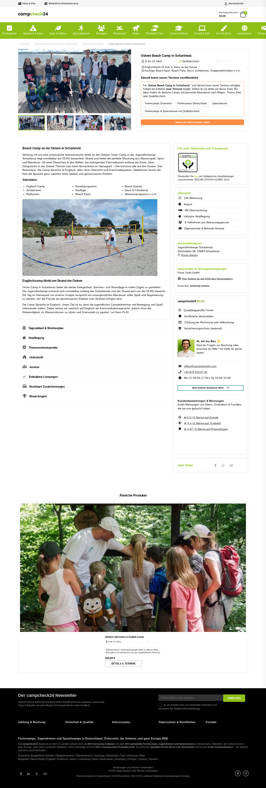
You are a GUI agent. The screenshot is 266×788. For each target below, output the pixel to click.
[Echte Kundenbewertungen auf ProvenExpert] (180, 428)
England (50, 759)
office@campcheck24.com (200, 366)
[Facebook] (215, 465)
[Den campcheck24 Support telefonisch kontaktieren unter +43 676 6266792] (180, 372)
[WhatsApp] (223, 465)
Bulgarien (23, 759)
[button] (8, 779)
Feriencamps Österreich (158, 103)
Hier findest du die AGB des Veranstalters (207, 278)
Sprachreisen (244, 33)
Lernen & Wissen (179, 33)
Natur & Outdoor (58, 33)
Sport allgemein (81, 33)
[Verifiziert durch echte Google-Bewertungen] (180, 417)
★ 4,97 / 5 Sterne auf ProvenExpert (206, 428)
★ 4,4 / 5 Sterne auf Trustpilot (202, 423)
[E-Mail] (231, 465)
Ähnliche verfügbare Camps (192, 122)
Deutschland (37, 759)
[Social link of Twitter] (36, 773)
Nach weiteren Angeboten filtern (208, 388)
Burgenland (37, 755)
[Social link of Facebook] (21, 773)
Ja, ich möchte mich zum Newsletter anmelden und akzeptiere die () (187, 707)
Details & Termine (123, 663)
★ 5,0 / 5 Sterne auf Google (201, 417)
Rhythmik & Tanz (155, 33)
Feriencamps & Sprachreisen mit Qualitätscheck (172, 111)
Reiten (136, 33)
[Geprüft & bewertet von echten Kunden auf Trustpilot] (180, 423)
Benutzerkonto (236, 3)
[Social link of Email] (45, 773)
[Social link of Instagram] (246, 773)
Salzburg (99, 755)
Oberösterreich (84, 755)
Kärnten (49, 755)
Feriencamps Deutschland (192, 103)
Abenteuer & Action (33, 33)
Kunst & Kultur (223, 33)
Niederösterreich (65, 755)
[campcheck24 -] (33, 14)
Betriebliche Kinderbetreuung (63, 3)
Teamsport (101, 33)
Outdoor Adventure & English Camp (124, 637)
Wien (142, 755)
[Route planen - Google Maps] (179, 255)
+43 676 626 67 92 (195, 372)
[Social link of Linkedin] (28, 773)
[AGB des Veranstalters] (180, 278)
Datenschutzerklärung (187, 708)
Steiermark (112, 755)
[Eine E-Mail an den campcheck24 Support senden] (180, 366)
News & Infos (29, 3)
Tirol (122, 755)
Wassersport (119, 33)
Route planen (189, 255)
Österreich (24, 755)
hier (196, 176)
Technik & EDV (202, 33)
